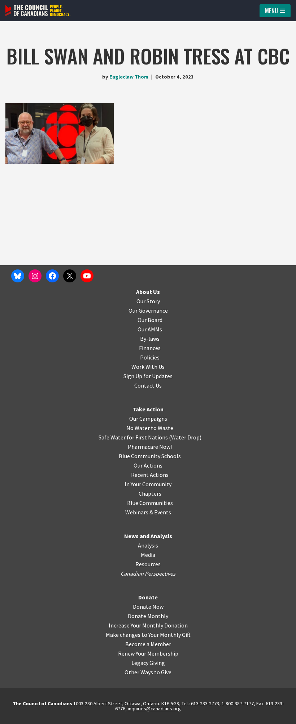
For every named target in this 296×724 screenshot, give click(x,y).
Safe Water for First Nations (133, 437)
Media (148, 554)
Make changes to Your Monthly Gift (148, 634)
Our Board (150, 319)
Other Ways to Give (148, 672)
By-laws (150, 338)
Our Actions (148, 465)
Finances (150, 348)
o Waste (163, 428)
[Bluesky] (17, 275)
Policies (150, 357)
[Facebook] (52, 275)
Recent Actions (150, 474)
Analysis (148, 545)
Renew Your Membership (148, 653)
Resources (148, 564)
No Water (138, 428)
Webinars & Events (148, 512)
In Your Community (148, 484)
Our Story (148, 301)
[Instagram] (35, 275)
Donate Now (148, 606)
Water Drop (185, 437)
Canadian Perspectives (148, 573)
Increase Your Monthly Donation (148, 625)
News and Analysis (148, 536)
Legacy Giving (148, 662)
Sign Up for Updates (148, 376)
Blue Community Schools (150, 456)
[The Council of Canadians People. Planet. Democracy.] (37, 10)
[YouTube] (86, 275)
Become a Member (148, 644)
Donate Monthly (148, 616)
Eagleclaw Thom (128, 76)
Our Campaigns (148, 418)
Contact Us (148, 385)
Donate (148, 597)
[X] (69, 275)
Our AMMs (150, 329)
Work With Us (148, 366)
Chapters (150, 493)
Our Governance (148, 310)
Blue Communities (150, 502)
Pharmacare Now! (150, 446)
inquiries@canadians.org (154, 708)
